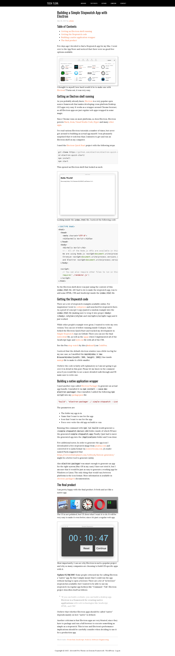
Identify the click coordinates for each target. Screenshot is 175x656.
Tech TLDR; (53, 3)
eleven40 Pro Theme (78, 651)
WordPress (109, 651)
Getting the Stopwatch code (74, 34)
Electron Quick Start (76, 145)
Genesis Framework (96, 651)
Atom (72, 122)
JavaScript (80, 640)
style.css (79, 340)
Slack (66, 122)
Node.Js (88, 640)
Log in (117, 651)
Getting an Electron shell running (76, 31)
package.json (77, 395)
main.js (60, 360)
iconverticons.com (94, 449)
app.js (86, 337)
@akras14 (91, 345)
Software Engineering (100, 640)
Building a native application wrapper (78, 37)
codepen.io (81, 307)
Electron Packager (89, 386)
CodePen (103, 345)
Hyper (96, 122)
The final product (69, 40)
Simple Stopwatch (65, 334)
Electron (61, 90)
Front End (71, 640)
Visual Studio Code (84, 122)
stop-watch (73, 345)
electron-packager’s (66, 478)
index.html (62, 337)
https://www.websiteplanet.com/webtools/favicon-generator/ (85, 455)
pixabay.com (100, 446)
